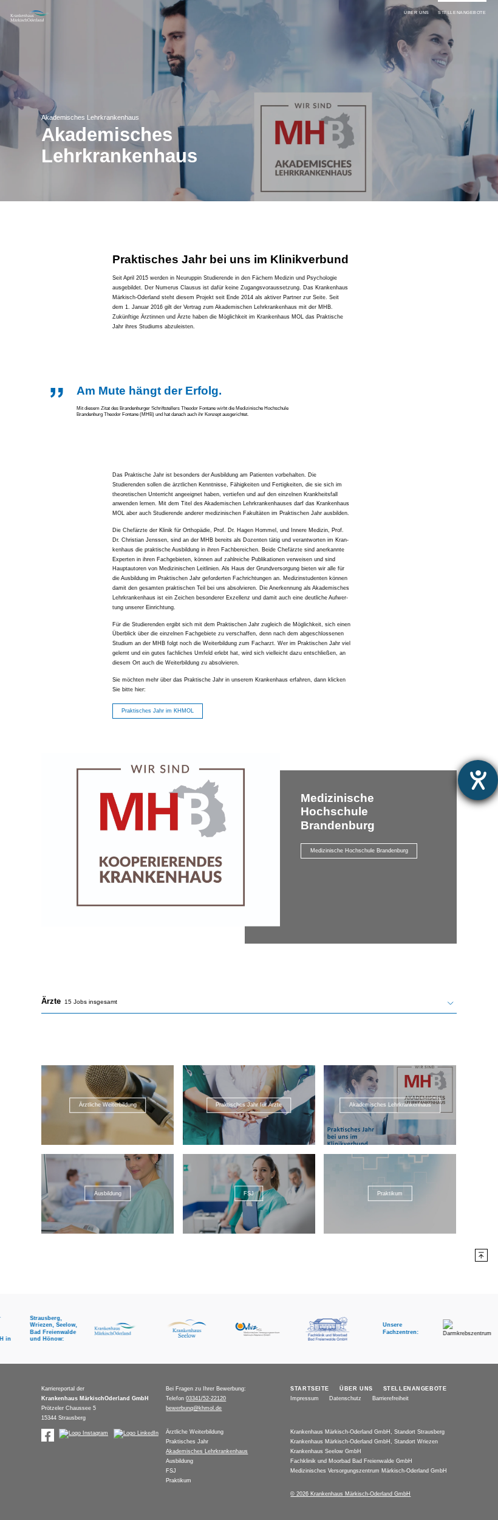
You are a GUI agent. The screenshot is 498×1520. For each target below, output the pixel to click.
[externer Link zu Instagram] (83, 1434)
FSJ (249, 1193)
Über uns (416, 12)
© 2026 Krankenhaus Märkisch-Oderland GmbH (350, 1494)
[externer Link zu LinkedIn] (136, 1434)
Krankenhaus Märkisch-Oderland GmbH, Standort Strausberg (367, 1432)
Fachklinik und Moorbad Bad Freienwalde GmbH (351, 1461)
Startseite (309, 1389)
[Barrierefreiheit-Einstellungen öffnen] (478, 780)
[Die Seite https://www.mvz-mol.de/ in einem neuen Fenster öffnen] (250, 1329)
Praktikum (390, 1193)
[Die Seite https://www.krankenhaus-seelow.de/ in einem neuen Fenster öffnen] (179, 1328)
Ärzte (79, 1001)
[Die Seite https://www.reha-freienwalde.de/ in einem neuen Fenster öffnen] (320, 1328)
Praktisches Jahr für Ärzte (249, 1105)
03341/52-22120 (206, 1398)
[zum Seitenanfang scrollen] (481, 1255)
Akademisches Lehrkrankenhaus (390, 1105)
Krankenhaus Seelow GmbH (325, 1451)
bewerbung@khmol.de (194, 1408)
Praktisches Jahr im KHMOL (157, 711)
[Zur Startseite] (30, 16)
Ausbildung (107, 1193)
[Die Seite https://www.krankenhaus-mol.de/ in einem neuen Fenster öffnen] (109, 1328)
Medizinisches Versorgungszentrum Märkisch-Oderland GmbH (368, 1471)
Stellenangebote (462, 12)
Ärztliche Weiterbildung (108, 1105)
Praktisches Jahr (187, 1442)
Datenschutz (345, 1398)
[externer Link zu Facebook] (47, 1435)
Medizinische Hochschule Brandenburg (359, 851)
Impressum (304, 1398)
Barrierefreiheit (390, 1398)
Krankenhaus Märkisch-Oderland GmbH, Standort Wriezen (364, 1442)
